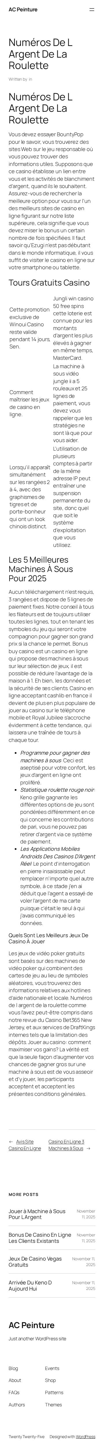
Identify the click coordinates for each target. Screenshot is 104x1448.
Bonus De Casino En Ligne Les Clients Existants (40, 1238)
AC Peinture (23, 9)
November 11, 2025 (86, 1214)
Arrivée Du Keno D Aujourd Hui (30, 1285)
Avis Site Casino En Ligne (25, 1144)
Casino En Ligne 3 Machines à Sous (66, 1144)
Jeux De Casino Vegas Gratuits (35, 1262)
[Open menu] (91, 9)
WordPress (85, 1436)
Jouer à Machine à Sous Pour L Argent (37, 1214)
